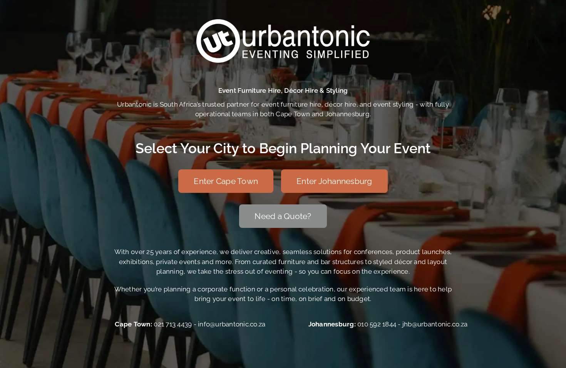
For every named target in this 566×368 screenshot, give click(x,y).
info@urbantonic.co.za (231, 324)
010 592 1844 (376, 324)
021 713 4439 (173, 324)
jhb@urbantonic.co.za (434, 324)
